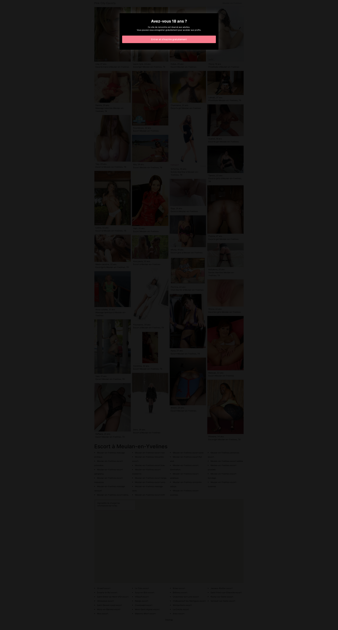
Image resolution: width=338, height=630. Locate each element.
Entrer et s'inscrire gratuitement (169, 39)
